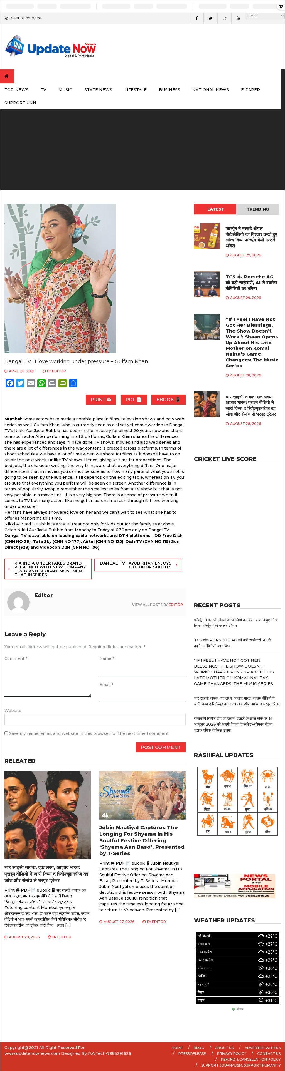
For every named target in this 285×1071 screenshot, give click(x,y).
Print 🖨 (101, 399)
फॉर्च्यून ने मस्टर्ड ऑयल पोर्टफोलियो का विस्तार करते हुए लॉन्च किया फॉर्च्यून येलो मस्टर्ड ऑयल (251, 237)
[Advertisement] (142, 151)
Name (106, 658)
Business (169, 89)
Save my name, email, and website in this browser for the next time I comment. (89, 733)
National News (210, 89)
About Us (224, 1048)
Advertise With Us (263, 1048)
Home (177, 1048)
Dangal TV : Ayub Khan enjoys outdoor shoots (135, 565)
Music (65, 89)
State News (98, 89)
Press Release (192, 1054)
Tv (43, 89)
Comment (15, 658)
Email (106, 684)
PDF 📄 (134, 399)
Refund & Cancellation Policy (251, 1059)
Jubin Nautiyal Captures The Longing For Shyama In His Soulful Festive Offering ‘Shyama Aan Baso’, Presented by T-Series (142, 841)
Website (12, 710)
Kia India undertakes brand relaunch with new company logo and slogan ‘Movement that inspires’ (50, 569)
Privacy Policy (231, 1054)
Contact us (269, 1054)
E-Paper (250, 89)
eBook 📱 (168, 399)
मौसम (240, 1009)
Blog (199, 1048)
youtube (238, 18)
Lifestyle (135, 89)
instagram (224, 18)
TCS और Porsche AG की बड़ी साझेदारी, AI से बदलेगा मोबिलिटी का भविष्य (251, 282)
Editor (59, 371)
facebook (196, 18)
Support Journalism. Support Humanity (241, 1065)
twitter (210, 18)
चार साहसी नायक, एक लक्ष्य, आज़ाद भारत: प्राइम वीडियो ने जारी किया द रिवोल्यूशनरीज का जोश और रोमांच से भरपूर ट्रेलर (46, 873)
